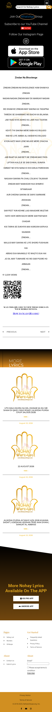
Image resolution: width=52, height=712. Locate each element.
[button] (47, 3)
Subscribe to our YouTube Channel (26, 24)
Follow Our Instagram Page (26, 34)
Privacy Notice (25, 695)
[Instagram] (31, 709)
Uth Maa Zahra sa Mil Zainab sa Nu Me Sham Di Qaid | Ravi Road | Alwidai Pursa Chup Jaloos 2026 (26, 410)
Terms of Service (26, 700)
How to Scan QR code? (26, 313)
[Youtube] (26, 709)
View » (26, 417)
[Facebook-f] (21, 709)
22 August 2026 (26, 466)
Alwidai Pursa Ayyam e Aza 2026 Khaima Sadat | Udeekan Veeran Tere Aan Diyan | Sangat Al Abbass (26, 522)
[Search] (49, 7)
